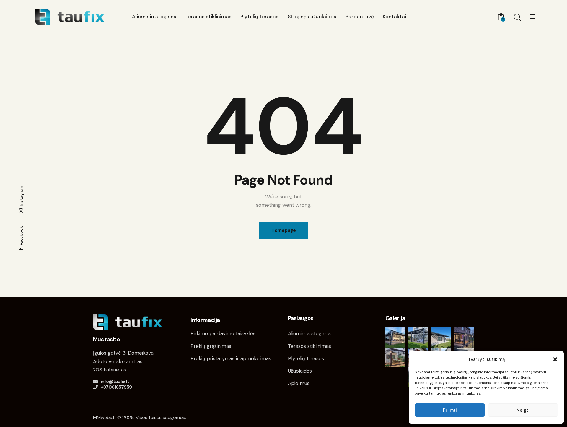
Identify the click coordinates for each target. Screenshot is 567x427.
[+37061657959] (95, 387)
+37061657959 (116, 386)
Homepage (283, 230)
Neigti (523, 410)
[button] (555, 359)
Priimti (450, 410)
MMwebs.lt (104, 417)
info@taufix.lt (115, 381)
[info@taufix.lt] (95, 381)
